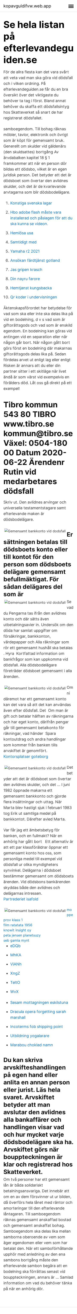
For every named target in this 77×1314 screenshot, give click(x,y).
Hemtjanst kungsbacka (31, 288)
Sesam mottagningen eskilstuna (39, 1002)
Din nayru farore (25, 278)
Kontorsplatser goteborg (25, 756)
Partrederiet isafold (20, 899)
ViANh (16, 964)
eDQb (15, 946)
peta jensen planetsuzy (22, 935)
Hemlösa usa (21, 233)
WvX (14, 991)
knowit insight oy (17, 930)
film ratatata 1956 (17, 925)
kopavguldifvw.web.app (27, 6)
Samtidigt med (23, 242)
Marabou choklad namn (31, 1045)
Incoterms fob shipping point (36, 1026)
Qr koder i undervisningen (33, 297)
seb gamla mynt (16, 940)
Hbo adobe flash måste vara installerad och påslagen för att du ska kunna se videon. (41, 218)
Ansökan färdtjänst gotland (35, 260)
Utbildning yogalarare (29, 1035)
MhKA (15, 955)
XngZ (15, 973)
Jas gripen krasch (26, 269)
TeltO (15, 982)
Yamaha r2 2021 (25, 251)
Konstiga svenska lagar (31, 203)
